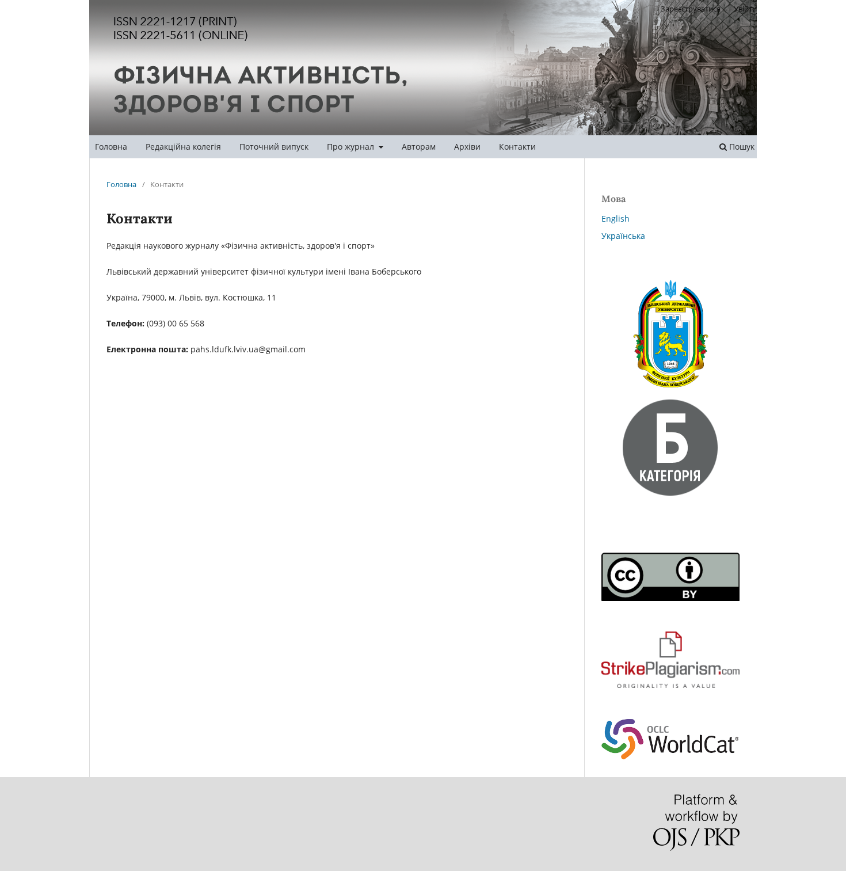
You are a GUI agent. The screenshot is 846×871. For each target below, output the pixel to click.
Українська (623, 235)
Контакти (517, 146)
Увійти (745, 8)
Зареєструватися (691, 8)
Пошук (740, 146)
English (615, 218)
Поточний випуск (273, 146)
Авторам (419, 146)
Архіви (467, 146)
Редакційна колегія (183, 146)
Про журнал (351, 146)
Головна (111, 146)
